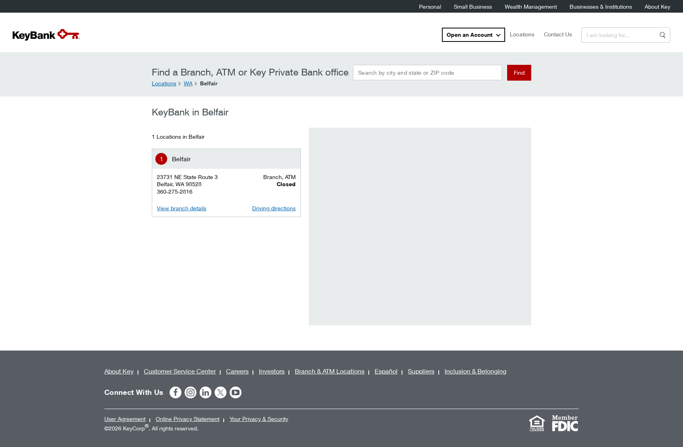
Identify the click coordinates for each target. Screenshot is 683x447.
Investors (272, 371)
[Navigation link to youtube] (236, 392)
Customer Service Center (180, 371)
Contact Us (558, 34)
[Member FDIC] (565, 423)
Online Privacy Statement (187, 418)
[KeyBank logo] (46, 34)
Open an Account (469, 34)
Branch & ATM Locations (329, 371)
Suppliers (421, 371)
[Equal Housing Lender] (537, 423)
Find (519, 72)
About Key (657, 6)
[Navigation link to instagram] (190, 392)
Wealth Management (531, 6)
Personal (430, 6)
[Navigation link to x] (220, 392)
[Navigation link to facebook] (175, 392)
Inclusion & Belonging (475, 371)
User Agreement (124, 418)
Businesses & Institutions (601, 6)
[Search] (662, 35)
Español (386, 371)
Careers (237, 371)
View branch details (181, 208)
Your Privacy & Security (259, 418)
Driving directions (274, 208)
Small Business (473, 6)
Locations (522, 34)
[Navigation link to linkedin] (205, 392)
